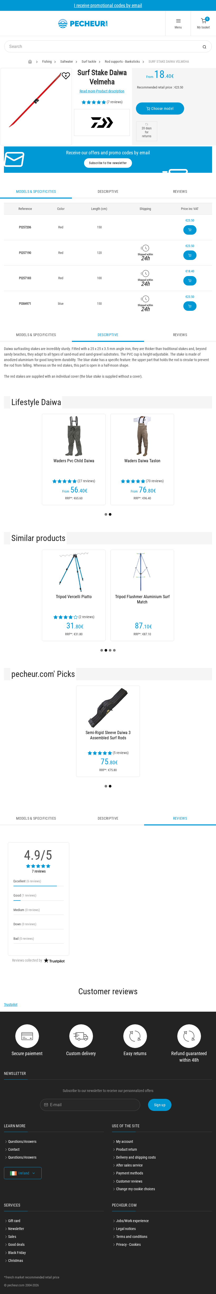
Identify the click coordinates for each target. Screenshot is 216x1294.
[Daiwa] (102, 122)
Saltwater (66, 61)
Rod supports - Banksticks (122, 61)
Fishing (47, 61)
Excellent (27, 881)
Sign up (159, 1105)
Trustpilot (10, 1004)
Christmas (15, 1260)
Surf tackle (89, 61)
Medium (26, 910)
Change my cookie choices (135, 1189)
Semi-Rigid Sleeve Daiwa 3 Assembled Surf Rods (108, 735)
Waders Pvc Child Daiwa (73, 460)
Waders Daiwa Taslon (142, 460)
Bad (23, 939)
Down (24, 924)
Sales (12, 1236)
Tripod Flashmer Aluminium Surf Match (142, 599)
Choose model (162, 108)
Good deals (16, 1244)
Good (24, 895)
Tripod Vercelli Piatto (74, 596)
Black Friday (17, 1253)
